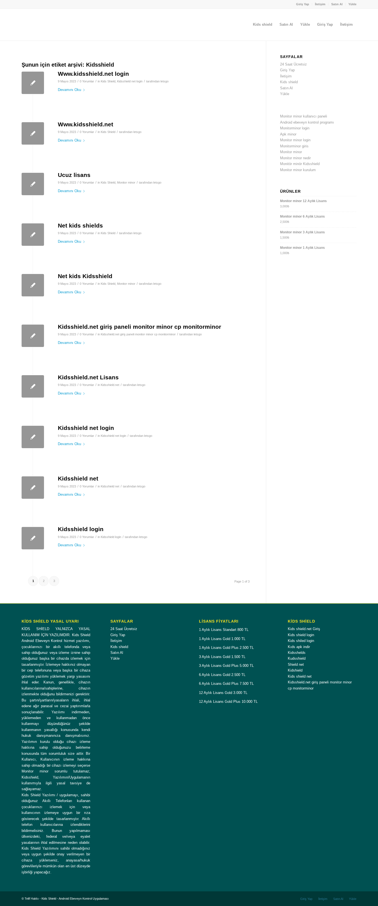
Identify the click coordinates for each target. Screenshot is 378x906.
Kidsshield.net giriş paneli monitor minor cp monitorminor (139, 326)
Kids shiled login (301, 641)
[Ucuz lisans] (33, 184)
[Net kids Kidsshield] (33, 285)
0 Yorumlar (87, 81)
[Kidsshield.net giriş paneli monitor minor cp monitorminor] (33, 336)
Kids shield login (301, 635)
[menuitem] (302, 4)
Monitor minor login (295, 140)
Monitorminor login (294, 128)
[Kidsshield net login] (33, 437)
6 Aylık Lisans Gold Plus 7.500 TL (226, 684)
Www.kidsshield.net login (93, 74)
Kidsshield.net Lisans (88, 377)
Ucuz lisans (74, 175)
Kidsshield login (80, 529)
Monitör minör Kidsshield (300, 164)
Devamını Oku (69, 90)
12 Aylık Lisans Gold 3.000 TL (223, 693)
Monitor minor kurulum (298, 170)
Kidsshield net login (130, 81)
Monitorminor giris (294, 146)
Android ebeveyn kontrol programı (307, 122)
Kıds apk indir (299, 647)
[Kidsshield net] (33, 487)
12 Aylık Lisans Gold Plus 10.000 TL (228, 701)
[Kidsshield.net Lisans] (33, 386)
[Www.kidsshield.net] (33, 133)
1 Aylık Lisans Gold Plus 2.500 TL (226, 648)
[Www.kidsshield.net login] (33, 83)
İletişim (320, 4)
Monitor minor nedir (295, 158)
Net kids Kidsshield (85, 276)
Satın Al (337, 4)
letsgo (164, 81)
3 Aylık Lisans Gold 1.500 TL (222, 657)
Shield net (296, 664)
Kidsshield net (78, 478)
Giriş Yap (302, 4)
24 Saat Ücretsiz (293, 64)
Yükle (352, 4)
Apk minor (288, 134)
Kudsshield (296, 658)
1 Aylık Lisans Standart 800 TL (223, 630)
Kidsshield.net (110, 385)
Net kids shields (80, 225)
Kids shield (289, 82)
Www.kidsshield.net (85, 124)
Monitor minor (126, 182)
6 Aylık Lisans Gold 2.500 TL (222, 675)
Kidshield (295, 670)
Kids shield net (300, 676)
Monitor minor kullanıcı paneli (303, 116)
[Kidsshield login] (33, 538)
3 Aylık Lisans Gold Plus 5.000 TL (226, 666)
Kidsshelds (296, 653)
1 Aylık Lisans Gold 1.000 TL (222, 639)
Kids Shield (108, 81)
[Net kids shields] (33, 234)
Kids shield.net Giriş (304, 629)
